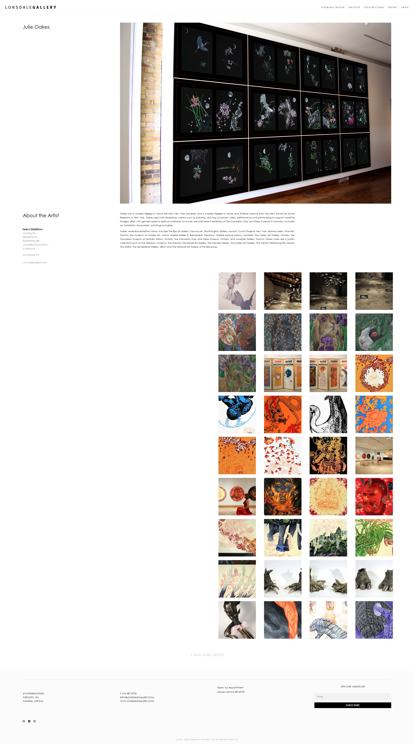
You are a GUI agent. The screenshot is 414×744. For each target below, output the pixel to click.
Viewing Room (332, 7)
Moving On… (30, 233)
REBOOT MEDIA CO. (228, 739)
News (392, 7)
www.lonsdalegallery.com (137, 701)
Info (405, 7)
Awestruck (29, 248)
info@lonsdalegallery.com (137, 697)
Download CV (31, 254)
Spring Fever (30, 236)
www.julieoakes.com (35, 262)
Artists (354, 7)
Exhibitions (374, 7)
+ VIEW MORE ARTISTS (207, 655)
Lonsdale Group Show (35, 244)
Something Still (31, 240)
